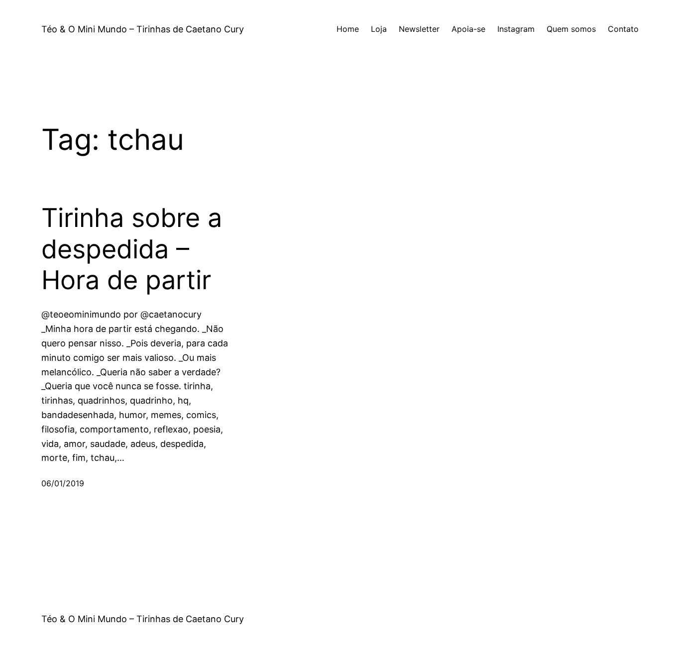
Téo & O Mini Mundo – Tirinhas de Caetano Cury (142, 29)
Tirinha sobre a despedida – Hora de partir (131, 249)
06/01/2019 (62, 483)
